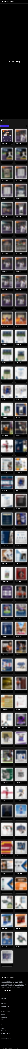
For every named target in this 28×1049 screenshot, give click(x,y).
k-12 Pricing (4, 1031)
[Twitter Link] (7, 990)
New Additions (5, 126)
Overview (3, 998)
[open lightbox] (7, 135)
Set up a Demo (5, 1006)
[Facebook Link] (2, 990)
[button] (25, 2)
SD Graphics (4, 1017)
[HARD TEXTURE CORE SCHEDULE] (11, 143)
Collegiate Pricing (5, 1033)
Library (3, 1014)
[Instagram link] (5, 990)
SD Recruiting (4, 1020)
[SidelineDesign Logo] (14, 977)
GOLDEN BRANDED (14, 126)
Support (3, 1028)
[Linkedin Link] (10, 990)
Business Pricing (5, 1036)
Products (3, 1001)
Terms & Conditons (6, 1038)
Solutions (3, 1003)
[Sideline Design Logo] (8, 2)
